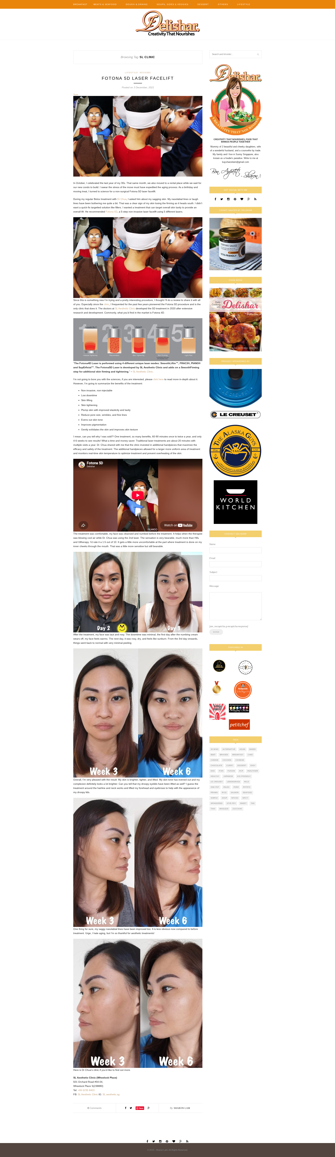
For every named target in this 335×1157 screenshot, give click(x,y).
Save (141, 1108)
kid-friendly (244, 776)
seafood (247, 792)
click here (158, 379)
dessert (241, 765)
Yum (75, 94)
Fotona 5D (111, 211)
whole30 (223, 809)
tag (253, 803)
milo (246, 782)
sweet (243, 803)
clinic (106, 304)
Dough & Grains (137, 4)
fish (221, 771)
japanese (228, 776)
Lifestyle (243, 4)
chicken (227, 760)
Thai (213, 809)
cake (250, 755)
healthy (215, 776)
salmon (235, 792)
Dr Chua (121, 199)
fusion (231, 771)
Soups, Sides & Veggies (172, 4)
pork (236, 787)
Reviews (145, 73)
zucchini (237, 809)
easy (253, 765)
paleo (226, 787)
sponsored (217, 803)
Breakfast (80, 4)
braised (224, 755)
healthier (252, 771)
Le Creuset (217, 782)
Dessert (203, 4)
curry (229, 765)
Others (223, 4)
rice (224, 792)
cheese (214, 760)
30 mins (214, 749)
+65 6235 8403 (86, 1090)
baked (253, 749)
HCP (241, 771)
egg (213, 771)
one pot (215, 787)
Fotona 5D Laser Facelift (138, 78)
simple (214, 798)
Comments (95, 1108)
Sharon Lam (182, 1108)
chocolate (216, 765)
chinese (240, 760)
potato (246, 787)
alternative (229, 749)
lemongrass (233, 782)
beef (213, 755)
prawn (214, 792)
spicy (245, 798)
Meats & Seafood (105, 4)
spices (234, 798)
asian (242, 749)
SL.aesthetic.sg (111, 1094)
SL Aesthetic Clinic (125, 308)
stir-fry (231, 803)
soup (224, 798)
